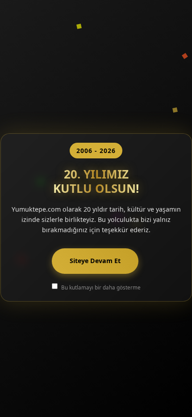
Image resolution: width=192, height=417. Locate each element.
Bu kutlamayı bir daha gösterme (101, 287)
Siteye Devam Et (95, 260)
